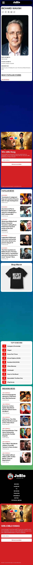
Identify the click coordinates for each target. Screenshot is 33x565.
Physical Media (17, 500)
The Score (20, 67)
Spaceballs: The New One (15, 378)
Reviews (16, 491)
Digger (9, 350)
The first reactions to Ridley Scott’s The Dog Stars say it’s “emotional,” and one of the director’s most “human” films (10, 253)
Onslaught (10, 370)
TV (16, 488)
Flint (3, 69)
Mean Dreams (26, 67)
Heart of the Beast (12, 374)
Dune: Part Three (12, 354)
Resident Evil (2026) (13, 362)
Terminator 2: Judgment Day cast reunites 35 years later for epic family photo (10, 198)
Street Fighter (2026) (14, 358)
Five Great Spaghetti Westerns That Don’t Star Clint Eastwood (9, 396)
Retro (16, 498)
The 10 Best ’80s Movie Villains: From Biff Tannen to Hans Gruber (9, 445)
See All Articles (5, 79)
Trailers (16, 493)
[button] (3, 3)
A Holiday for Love (12, 67)
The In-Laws (5, 67)
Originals (16, 495)
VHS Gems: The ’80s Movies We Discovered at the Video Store (9, 420)
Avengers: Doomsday (13, 346)
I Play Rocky (10, 382)
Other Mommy (11, 366)
